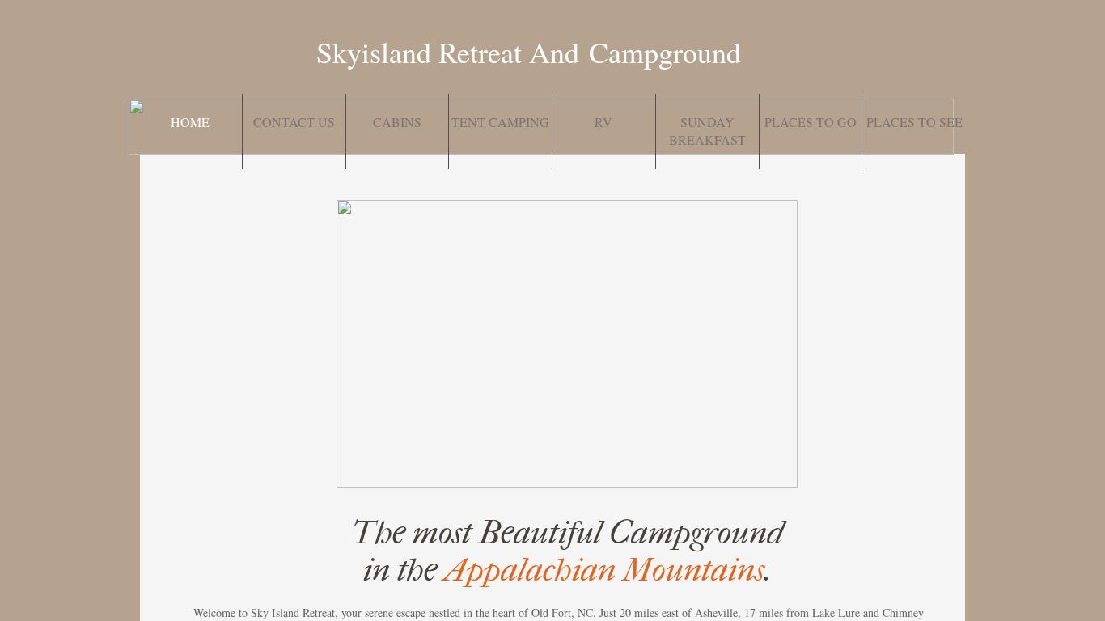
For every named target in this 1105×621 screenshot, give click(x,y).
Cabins (397, 121)
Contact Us (294, 121)
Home (190, 121)
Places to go (810, 121)
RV (603, 121)
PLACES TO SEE (914, 121)
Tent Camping (500, 121)
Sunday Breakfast (707, 130)
